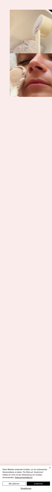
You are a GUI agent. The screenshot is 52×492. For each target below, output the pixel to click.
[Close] (48, 469)
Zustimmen (38, 483)
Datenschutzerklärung (23, 477)
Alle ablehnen (14, 483)
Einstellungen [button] (26, 488)
